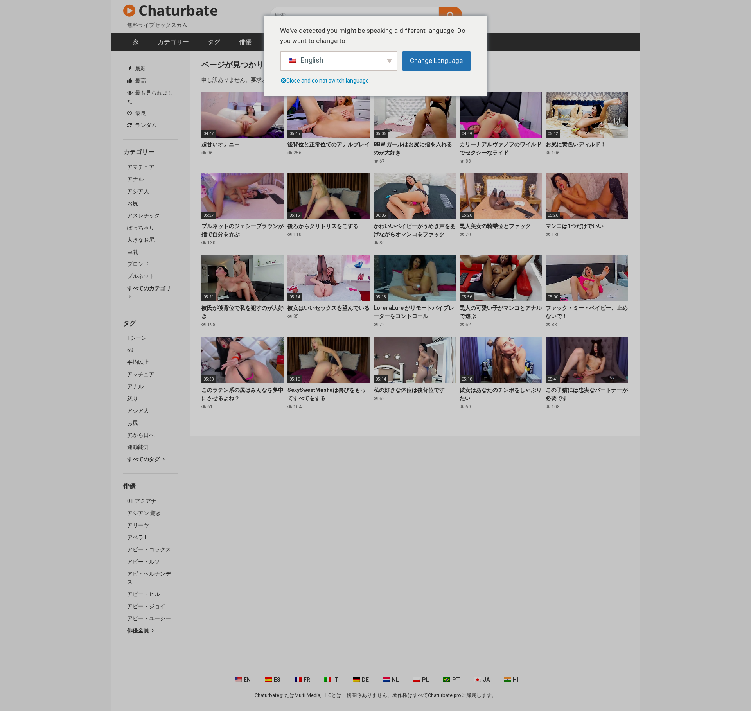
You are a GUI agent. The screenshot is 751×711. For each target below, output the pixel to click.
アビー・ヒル (143, 594)
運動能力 (138, 447)
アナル (135, 179)
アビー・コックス (149, 549)
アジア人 (138, 191)
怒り (132, 398)
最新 (140, 68)
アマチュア (141, 167)
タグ (214, 42)
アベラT (137, 537)
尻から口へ (141, 435)
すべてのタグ (144, 459)
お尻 (132, 203)
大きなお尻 (141, 240)
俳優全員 (138, 630)
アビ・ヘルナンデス (149, 578)
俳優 (245, 42)
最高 (140, 80)
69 (130, 350)
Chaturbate (176, 10)
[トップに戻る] (724, 687)
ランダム (145, 125)
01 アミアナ (141, 501)
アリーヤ (138, 525)
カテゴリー (173, 42)
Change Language (436, 61)
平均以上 (138, 362)
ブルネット (141, 276)
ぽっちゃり (141, 227)
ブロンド (138, 264)
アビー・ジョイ (146, 606)
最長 (140, 113)
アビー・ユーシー (149, 618)
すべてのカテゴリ (149, 288)
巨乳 (132, 252)
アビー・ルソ (143, 561)
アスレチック (143, 215)
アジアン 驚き (144, 513)
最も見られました (150, 97)
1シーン (137, 338)
